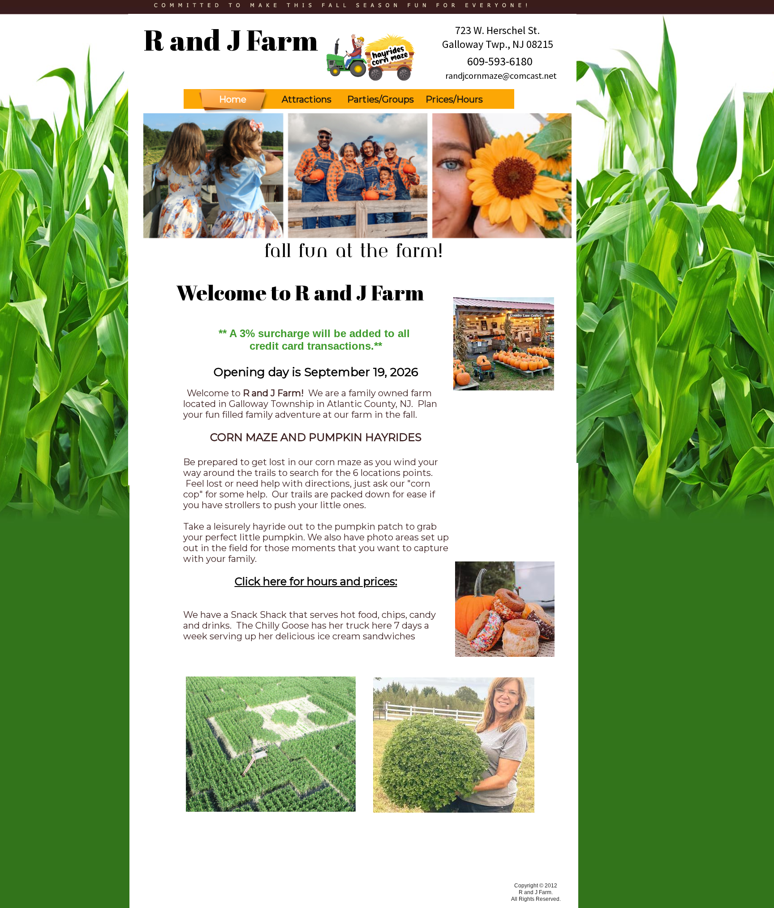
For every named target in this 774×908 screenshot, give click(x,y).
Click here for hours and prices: (316, 581)
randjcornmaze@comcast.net (501, 75)
